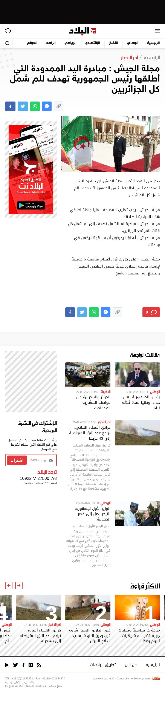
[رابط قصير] (58, 106)
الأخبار (113, 43)
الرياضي (70, 43)
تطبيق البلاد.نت (103, 664)
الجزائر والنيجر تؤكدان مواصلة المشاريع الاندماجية (93, 402)
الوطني (132, 43)
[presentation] (19, 585)
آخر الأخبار (104, 421)
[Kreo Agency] (155, 678)
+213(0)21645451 (22, 678)
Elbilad (82, 31)
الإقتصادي (92, 43)
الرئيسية (153, 43)
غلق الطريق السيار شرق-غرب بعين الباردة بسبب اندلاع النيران (89, 635)
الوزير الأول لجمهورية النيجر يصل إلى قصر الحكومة (92, 514)
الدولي (32, 43)
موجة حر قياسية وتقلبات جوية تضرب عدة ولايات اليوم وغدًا (139, 635)
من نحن (131, 664)
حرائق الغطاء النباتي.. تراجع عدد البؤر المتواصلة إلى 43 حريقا (89, 433)
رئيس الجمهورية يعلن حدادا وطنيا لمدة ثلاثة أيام (141, 402)
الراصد (51, 43)
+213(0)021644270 (53, 678)
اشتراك (16, 460)
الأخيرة (105, 391)
